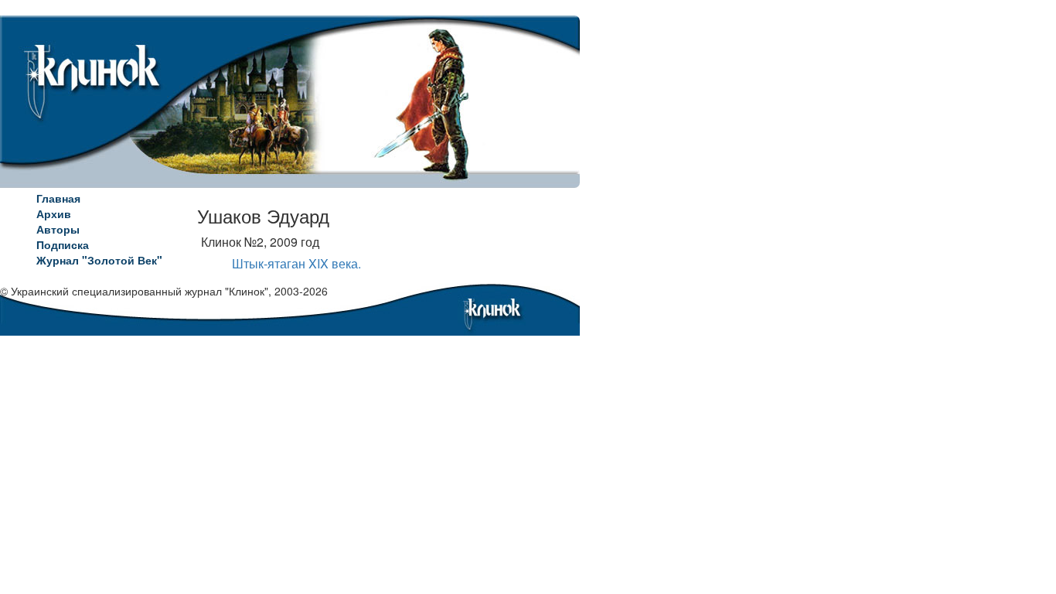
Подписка (62, 244)
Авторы (58, 229)
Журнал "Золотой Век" (99, 260)
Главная (58, 198)
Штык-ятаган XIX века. (296, 263)
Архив (53, 213)
